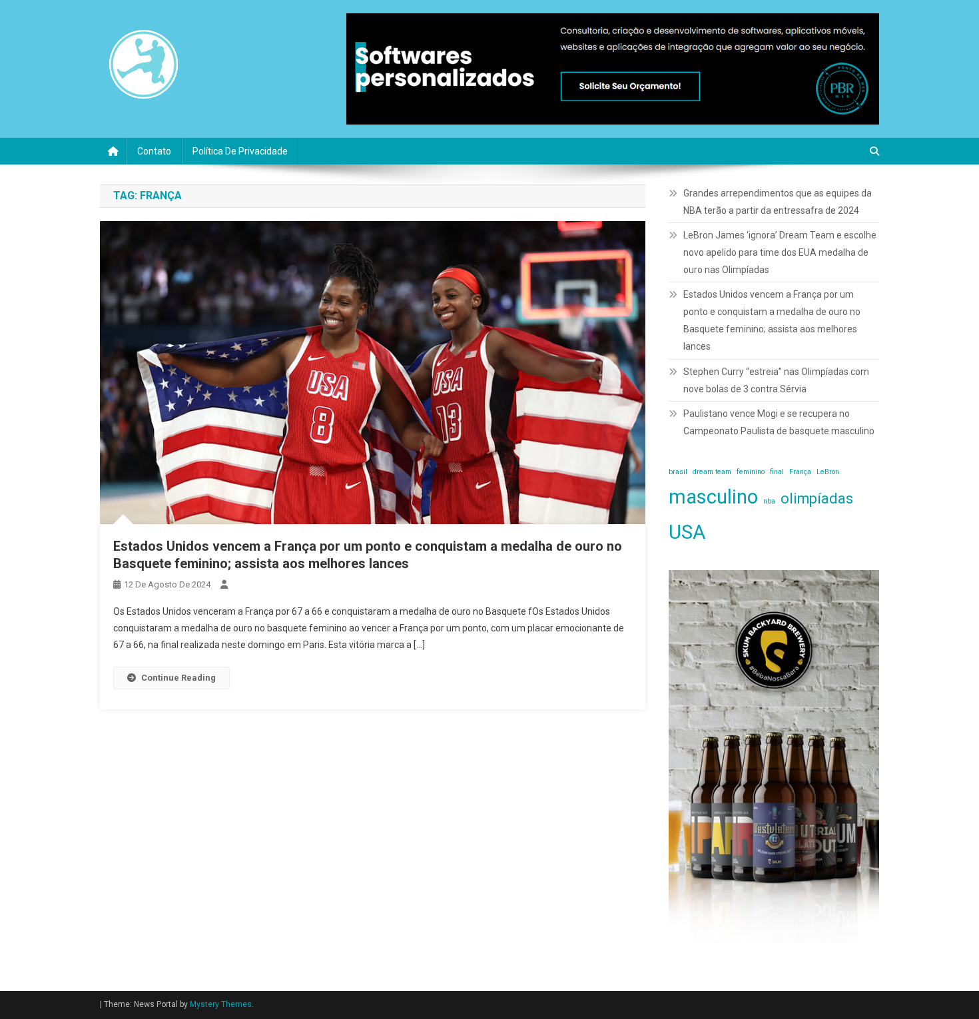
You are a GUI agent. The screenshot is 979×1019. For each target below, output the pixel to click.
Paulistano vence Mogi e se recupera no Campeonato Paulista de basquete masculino (778, 422)
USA (687, 532)
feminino (751, 472)
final (777, 472)
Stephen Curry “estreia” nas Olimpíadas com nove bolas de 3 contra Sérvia (776, 380)
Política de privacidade (240, 151)
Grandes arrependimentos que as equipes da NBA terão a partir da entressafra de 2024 (777, 202)
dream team (712, 472)
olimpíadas (817, 498)
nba (769, 501)
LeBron (827, 472)
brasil (678, 472)
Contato (154, 151)
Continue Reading (178, 678)
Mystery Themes (221, 1004)
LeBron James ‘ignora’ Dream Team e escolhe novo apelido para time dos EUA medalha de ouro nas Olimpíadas (779, 252)
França (800, 472)
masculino (713, 497)
